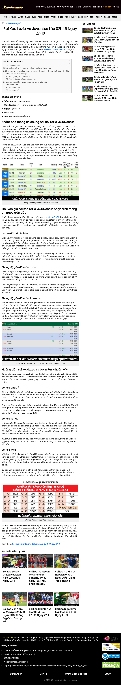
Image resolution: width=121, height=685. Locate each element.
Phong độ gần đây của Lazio (20, 76)
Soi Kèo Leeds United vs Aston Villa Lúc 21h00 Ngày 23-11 (12, 576)
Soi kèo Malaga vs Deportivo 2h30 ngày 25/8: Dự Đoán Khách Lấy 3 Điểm (106, 88)
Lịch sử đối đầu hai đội (17, 73)
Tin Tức (116, 7)
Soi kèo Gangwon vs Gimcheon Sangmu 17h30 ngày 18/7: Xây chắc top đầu (39, 577)
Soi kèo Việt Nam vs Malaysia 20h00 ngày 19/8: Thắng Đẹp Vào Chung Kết (14, 615)
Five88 (53, 17)
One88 (46, 17)
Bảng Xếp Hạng (54, 7)
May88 (20, 17)
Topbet (99, 17)
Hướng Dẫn (87, 7)
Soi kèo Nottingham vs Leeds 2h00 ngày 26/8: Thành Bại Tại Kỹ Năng (104, 49)
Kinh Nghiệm (98, 7)
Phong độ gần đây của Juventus (22, 79)
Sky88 (27, 17)
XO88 (80, 17)
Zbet (86, 17)
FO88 (40, 17)
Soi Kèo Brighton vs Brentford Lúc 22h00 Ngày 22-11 (40, 612)
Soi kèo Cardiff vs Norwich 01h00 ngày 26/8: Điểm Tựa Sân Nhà (65, 576)
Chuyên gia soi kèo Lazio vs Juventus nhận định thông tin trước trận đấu (37, 71)
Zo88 (92, 17)
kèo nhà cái (53, 217)
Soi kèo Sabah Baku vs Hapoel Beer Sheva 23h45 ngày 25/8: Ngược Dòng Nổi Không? (106, 69)
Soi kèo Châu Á (14, 85)
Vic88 (67, 17)
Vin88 (13, 17)
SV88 (34, 17)
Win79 (74, 17)
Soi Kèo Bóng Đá (13, 23)
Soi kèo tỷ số (14, 90)
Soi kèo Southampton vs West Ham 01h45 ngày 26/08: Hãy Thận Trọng (105, 30)
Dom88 (107, 17)
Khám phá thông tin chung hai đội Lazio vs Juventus (27, 68)
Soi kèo (108, 7)
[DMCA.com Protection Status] (111, 664)
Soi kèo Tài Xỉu (14, 87)
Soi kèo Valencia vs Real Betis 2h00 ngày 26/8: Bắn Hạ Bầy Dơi (106, 79)
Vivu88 (7, 17)
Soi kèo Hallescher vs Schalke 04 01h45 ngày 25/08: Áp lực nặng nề (104, 58)
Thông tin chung (15, 65)
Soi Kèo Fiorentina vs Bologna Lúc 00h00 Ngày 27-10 (36, 544)
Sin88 (60, 17)
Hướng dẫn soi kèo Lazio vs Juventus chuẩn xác (26, 82)
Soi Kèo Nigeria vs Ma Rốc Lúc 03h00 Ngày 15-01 (66, 612)
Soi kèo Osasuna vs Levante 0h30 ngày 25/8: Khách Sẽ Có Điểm (105, 98)
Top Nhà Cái (75, 7)
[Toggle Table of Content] (66, 62)
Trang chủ (41, 7)
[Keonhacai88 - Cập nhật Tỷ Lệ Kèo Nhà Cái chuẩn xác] (13, 7)
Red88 (114, 17)
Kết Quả (65, 7)
